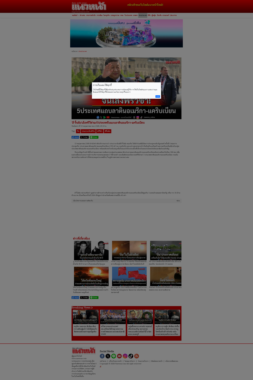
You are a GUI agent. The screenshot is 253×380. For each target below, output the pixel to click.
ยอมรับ (157, 96)
